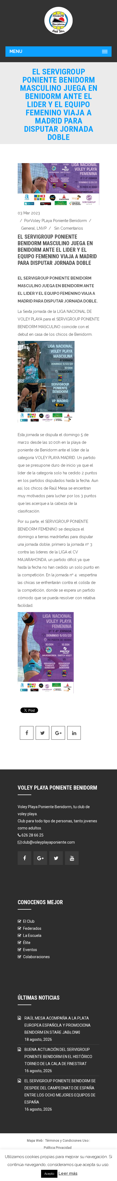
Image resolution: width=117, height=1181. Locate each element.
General (28, 228)
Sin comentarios (68, 228)
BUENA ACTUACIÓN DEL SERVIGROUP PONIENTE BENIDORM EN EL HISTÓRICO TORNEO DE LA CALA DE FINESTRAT (58, 1056)
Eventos (30, 950)
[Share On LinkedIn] (74, 733)
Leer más (68, 1173)
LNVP (42, 228)
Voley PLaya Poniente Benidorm (58, 220)
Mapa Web (34, 1141)
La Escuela (32, 935)
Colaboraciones (36, 957)
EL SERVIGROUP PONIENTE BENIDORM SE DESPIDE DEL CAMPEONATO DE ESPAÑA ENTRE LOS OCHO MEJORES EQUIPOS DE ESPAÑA (60, 1091)
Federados (32, 928)
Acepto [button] (49, 1174)
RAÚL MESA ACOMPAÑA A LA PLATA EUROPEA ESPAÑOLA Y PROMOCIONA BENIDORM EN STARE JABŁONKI (57, 1025)
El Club (29, 921)
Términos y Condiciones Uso (66, 1141)
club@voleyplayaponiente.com (48, 842)
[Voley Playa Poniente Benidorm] (58, 20)
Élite (26, 942)
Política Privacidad (58, 1148)
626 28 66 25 (32, 835)
